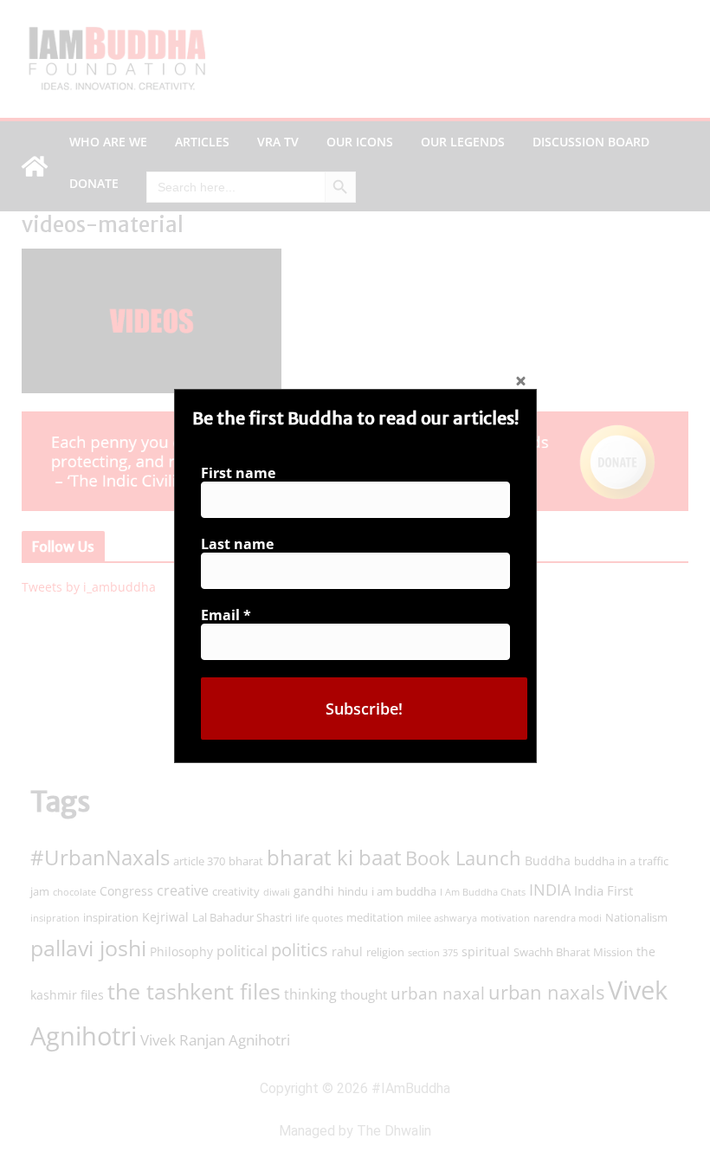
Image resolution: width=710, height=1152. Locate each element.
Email (226, 615)
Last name (237, 544)
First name (238, 473)
